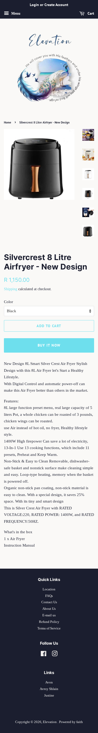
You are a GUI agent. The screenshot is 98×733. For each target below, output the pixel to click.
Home (7, 122)
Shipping (10, 289)
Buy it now (49, 345)
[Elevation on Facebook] (44, 655)
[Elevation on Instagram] (54, 655)
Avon (49, 682)
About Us (49, 609)
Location (49, 589)
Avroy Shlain (49, 689)
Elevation (50, 722)
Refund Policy (49, 622)
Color (8, 302)
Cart (90, 13)
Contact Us (49, 602)
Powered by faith (71, 722)
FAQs (49, 596)
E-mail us (49, 615)
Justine (49, 695)
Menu (15, 13)
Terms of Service (49, 628)
